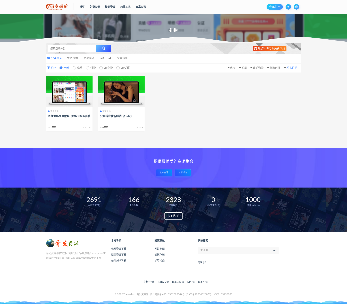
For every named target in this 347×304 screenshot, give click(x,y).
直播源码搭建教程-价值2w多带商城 (69, 116)
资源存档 (160, 255)
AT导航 (191, 282)
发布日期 (291, 68)
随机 (244, 68)
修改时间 (275, 68)
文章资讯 (122, 58)
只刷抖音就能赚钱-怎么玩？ (116, 116)
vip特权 (173, 216)
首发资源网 (142, 294)
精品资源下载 (118, 255)
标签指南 (160, 261)
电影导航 (203, 282)
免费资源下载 (118, 249)
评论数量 (258, 68)
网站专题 (160, 249)
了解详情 (182, 173)
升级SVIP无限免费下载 (271, 48)
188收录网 (163, 282)
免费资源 (72, 58)
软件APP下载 (118, 261)
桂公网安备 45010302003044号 (167, 294)
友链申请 (148, 282)
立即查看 (164, 173)
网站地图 (202, 263)
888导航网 (178, 282)
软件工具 (105, 58)
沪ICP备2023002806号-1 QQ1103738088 (209, 294)
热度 (232, 68)
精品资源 (89, 58)
